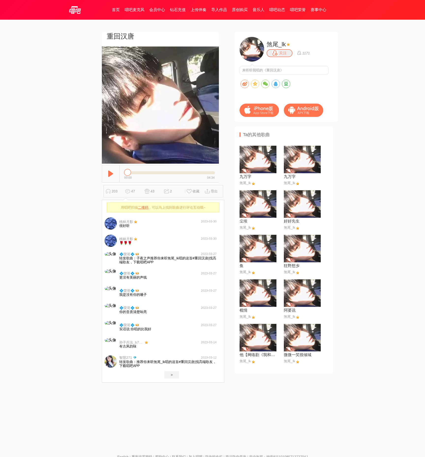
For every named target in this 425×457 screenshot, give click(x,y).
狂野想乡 (292, 266)
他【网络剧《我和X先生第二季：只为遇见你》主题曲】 (258, 355)
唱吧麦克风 (134, 10)
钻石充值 (178, 10)
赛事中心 (318, 10)
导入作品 (219, 10)
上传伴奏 (198, 10)
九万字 (245, 176)
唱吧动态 (277, 10)
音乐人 (258, 10)
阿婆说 (290, 310)
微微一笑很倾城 (297, 355)
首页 (116, 10)
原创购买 (240, 10)
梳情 (243, 310)
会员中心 (157, 10)
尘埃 (243, 221)
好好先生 (292, 221)
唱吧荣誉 (298, 10)
